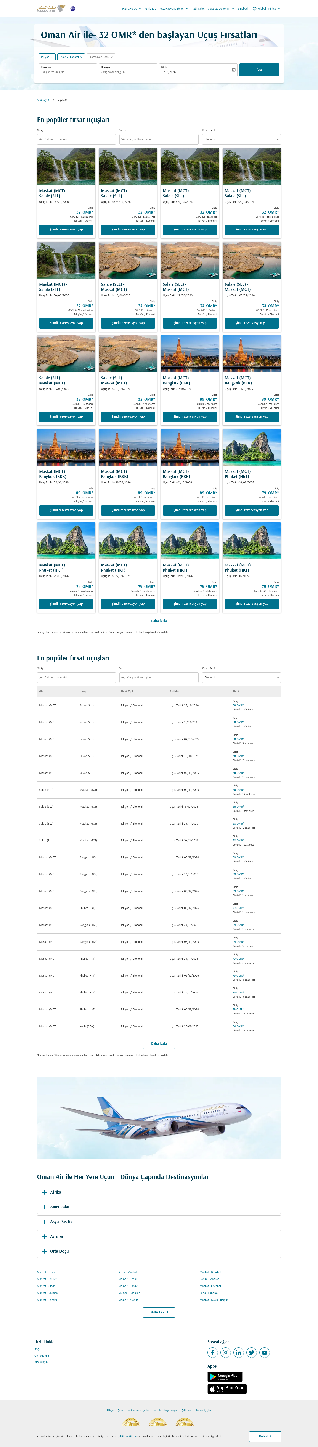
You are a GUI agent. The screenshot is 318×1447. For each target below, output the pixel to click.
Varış (122, 130)
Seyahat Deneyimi (221, 8)
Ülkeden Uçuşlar (203, 1410)
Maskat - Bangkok (210, 1272)
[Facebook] (212, 1352)
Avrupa (56, 1236)
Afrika (55, 1192)
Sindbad (243, 8)
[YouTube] (264, 1352)
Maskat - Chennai (210, 1286)
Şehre (120, 1410)
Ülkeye (110, 1410)
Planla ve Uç (132, 8)
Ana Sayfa (43, 100)
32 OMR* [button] (117, 35)
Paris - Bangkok (209, 1293)
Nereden (46, 67)
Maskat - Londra (47, 1300)
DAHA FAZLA (159, 1312)
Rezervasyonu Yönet (174, 8)
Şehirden (186, 1410)
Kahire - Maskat (209, 1279)
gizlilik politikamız (127, 1436)
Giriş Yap (150, 8)
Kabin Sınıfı (208, 130)
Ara (259, 70)
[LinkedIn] (238, 1352)
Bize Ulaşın (41, 1362)
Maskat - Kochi (127, 1279)
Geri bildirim (41, 1356)
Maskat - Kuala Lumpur (214, 1300)
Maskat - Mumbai (47, 1293)
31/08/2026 (168, 72)
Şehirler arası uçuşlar (138, 1410)
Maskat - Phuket (47, 1279)
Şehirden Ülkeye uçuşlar (165, 1410)
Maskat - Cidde (46, 1286)
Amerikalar (60, 1207)
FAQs (37, 1349)
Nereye (105, 67)
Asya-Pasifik (61, 1222)
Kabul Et (265, 1436)
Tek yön (45, 57)
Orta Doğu (59, 1251)
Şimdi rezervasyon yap (66, 229)
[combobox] (68, 72)
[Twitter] (251, 1352)
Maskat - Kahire (128, 1286)
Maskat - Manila (128, 1300)
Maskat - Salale (46, 1272)
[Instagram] (225, 1352)
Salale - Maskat (127, 1272)
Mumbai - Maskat (129, 1293)
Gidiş (164, 67)
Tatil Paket (198, 8)
